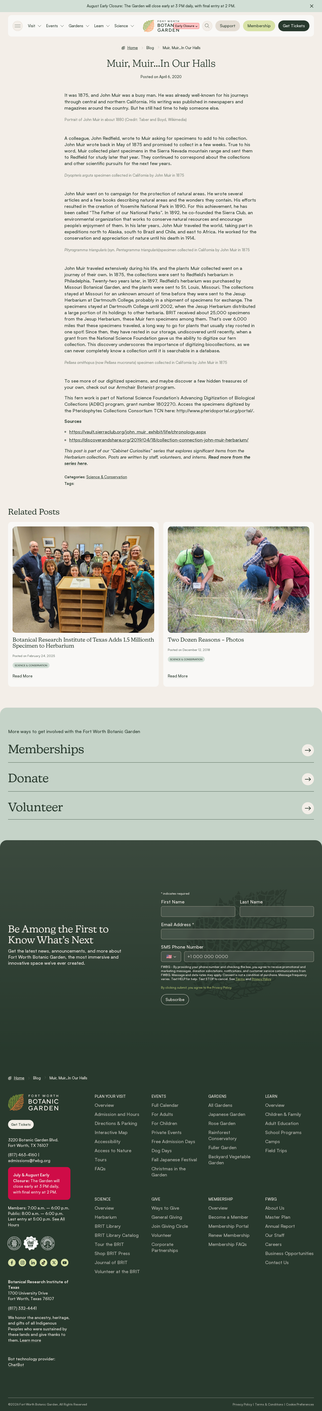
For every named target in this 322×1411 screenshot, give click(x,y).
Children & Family (283, 1114)
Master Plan (277, 1217)
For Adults (162, 1114)
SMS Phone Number (182, 947)
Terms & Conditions (269, 1404)
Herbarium (106, 1217)
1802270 (165, 404)
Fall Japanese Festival (174, 1159)
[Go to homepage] (161, 26)
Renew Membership (229, 1235)
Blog (150, 47)
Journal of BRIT (111, 1262)
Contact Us (277, 1262)
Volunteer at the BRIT (117, 1271)
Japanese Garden (226, 1114)
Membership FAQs (227, 1244)
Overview (104, 1105)
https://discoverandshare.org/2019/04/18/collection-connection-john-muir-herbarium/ (159, 440)
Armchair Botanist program (145, 387)
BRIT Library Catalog (117, 1235)
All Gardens (220, 1105)
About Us (275, 1208)
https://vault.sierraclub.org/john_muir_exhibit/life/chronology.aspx (137, 431)
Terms (240, 979)
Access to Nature (113, 1150)
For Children (164, 1123)
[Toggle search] (207, 26)
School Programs (283, 1132)
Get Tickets (294, 25)
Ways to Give (165, 1208)
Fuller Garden (222, 1147)
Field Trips (276, 1150)
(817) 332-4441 (22, 1308)
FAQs (100, 1168)
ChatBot (16, 1364)
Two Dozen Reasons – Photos (206, 640)
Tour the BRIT (109, 1244)
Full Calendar (165, 1105)
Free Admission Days (173, 1141)
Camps (272, 1141)
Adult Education (282, 1123)
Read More (22, 675)
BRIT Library (108, 1226)
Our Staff (275, 1235)
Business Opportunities (289, 1253)
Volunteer (161, 1235)
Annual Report (280, 1226)
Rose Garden (221, 1123)
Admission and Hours (117, 1114)
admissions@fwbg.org (29, 1160)
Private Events (166, 1132)
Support (227, 25)
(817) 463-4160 (22, 1154)
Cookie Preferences (300, 1404)
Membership (259, 25)
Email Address (177, 924)
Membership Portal (228, 1226)
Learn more (30, 1340)
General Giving (166, 1217)
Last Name (251, 901)
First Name (172, 901)
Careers (273, 1244)
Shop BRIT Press (112, 1253)
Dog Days (161, 1150)
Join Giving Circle (169, 1226)
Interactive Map (111, 1132)
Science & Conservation (106, 477)
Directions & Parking (116, 1123)
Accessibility (107, 1141)
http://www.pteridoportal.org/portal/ (215, 410)
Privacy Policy (261, 979)
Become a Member (228, 1217)
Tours (101, 1159)
